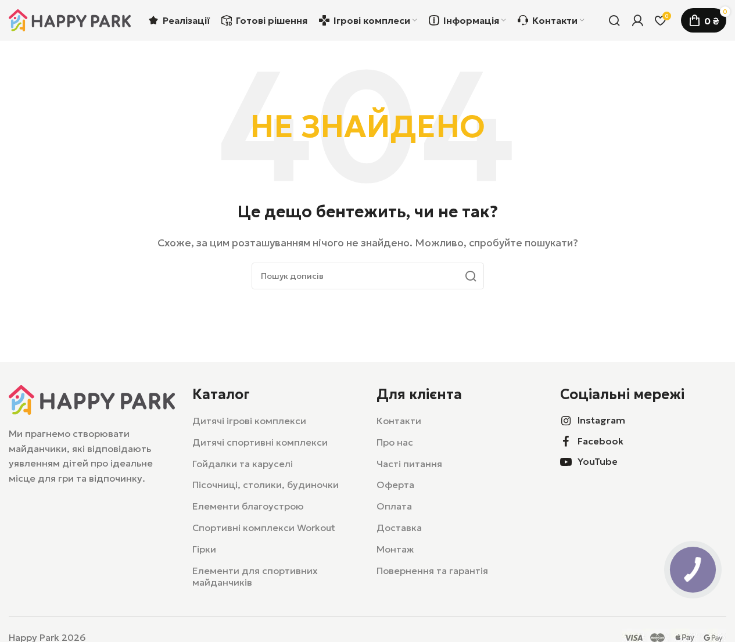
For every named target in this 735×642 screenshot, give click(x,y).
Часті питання (409, 463)
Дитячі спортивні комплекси (260, 442)
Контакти (399, 420)
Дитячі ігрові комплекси (249, 420)
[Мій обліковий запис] (637, 20)
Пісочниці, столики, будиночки (265, 484)
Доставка (399, 527)
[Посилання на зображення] (92, 398)
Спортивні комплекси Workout (263, 527)
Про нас (395, 442)
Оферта (395, 484)
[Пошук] (614, 20)
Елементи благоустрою (248, 506)
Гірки (204, 549)
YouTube (598, 461)
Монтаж (395, 549)
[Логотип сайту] (70, 19)
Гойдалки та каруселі (242, 463)
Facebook (600, 441)
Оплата (394, 506)
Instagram (601, 420)
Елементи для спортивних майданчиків (255, 577)
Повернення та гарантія (432, 570)
